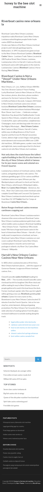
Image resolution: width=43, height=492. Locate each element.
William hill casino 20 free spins (15, 379)
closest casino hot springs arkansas (24, 333)
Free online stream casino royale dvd (17, 375)
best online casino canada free (22, 336)
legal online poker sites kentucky (23, 322)
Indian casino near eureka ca (12, 434)
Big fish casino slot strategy (14, 393)
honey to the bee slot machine (19, 5)
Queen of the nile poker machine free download (21, 397)
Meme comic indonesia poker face (14, 438)
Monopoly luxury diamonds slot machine (17, 422)
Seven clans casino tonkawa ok (15, 389)
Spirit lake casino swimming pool (15, 401)
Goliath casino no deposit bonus (14, 461)
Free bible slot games (11, 405)
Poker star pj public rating (12, 453)
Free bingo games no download (13, 430)
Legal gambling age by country (13, 426)
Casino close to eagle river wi (13, 457)
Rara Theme (20, 483)
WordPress (36, 483)
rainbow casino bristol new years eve (25, 325)
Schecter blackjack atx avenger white (17, 371)
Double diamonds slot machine (13, 449)
